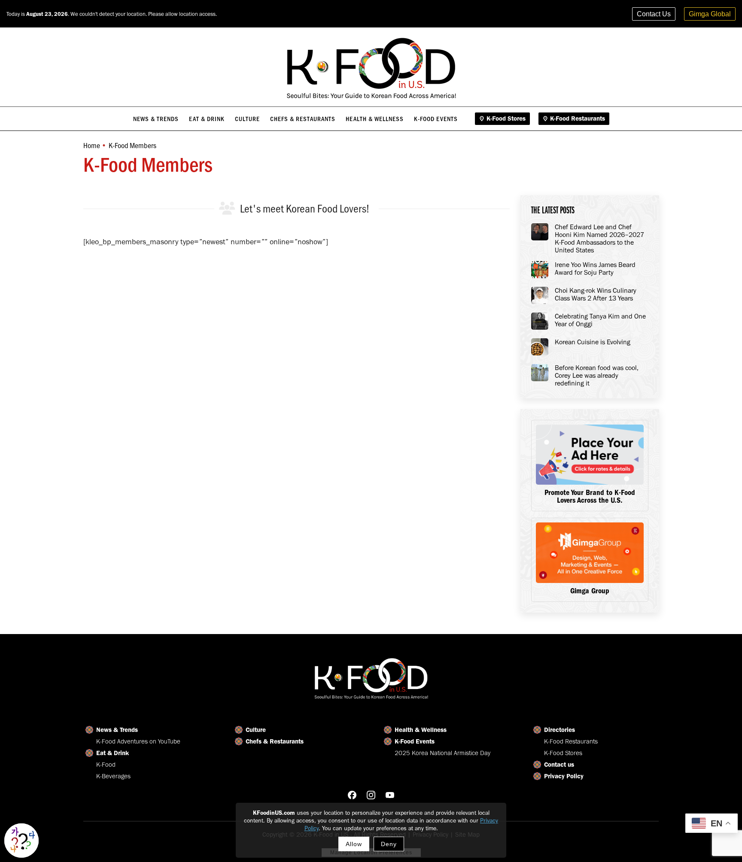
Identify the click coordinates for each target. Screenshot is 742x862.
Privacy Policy (564, 776)
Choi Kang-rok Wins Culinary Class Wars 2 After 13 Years (595, 294)
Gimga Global (710, 14)
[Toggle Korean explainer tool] (21, 840)
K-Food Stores (563, 753)
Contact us (559, 764)
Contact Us (654, 14)
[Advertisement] (296, 308)
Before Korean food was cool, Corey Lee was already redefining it (597, 375)
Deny (389, 844)
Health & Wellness (421, 730)
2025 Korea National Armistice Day (442, 753)
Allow (354, 844)
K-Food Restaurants (571, 741)
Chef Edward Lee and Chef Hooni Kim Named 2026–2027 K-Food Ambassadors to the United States (599, 238)
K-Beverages (113, 776)
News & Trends (117, 730)
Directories (559, 730)
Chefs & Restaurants (275, 741)
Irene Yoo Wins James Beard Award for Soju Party (595, 268)
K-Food (106, 764)
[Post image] (539, 231)
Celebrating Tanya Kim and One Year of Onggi (600, 320)
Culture (256, 730)
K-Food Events (415, 741)
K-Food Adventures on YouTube (138, 741)
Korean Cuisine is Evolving (592, 342)
